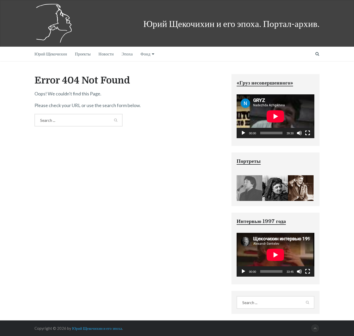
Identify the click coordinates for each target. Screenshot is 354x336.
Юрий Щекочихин (50, 53)
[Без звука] (299, 133)
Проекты (83, 53)
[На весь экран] (307, 133)
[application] (275, 116)
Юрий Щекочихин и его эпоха (97, 328)
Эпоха (127, 53)
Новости (106, 53)
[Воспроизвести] (243, 133)
